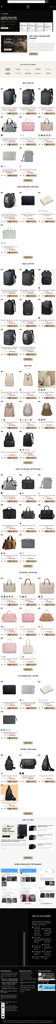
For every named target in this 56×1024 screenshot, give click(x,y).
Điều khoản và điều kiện (26, 973)
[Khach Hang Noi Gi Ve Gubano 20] (46, 886)
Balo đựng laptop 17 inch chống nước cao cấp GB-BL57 (28, 320)
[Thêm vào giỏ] (5, 113)
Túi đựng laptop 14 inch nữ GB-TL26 (9, 659)
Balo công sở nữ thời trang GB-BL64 (28, 393)
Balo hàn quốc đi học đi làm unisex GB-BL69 (28, 452)
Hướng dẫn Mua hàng (26, 977)
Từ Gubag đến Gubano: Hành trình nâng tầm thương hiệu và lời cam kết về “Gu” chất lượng (13, 840)
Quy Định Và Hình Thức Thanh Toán (46, 1018)
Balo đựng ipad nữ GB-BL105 (46, 422)
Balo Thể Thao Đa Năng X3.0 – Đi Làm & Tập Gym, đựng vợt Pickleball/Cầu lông (9, 216)
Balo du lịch (9, 106)
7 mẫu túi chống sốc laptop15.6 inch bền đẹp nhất (45, 844)
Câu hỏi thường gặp (25, 989)
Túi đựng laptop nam (9, 137)
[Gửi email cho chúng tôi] (43, 983)
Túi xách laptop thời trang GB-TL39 (46, 599)
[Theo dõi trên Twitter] (41, 983)
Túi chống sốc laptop (9, 168)
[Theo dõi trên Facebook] (39, 983)
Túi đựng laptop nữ (28, 137)
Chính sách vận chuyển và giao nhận (30, 1018)
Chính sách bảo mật (25, 975)
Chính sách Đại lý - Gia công (28, 987)
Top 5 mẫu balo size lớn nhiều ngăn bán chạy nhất (44, 835)
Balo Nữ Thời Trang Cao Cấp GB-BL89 (9, 422)
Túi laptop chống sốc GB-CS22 (28, 555)
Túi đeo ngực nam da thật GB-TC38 (9, 803)
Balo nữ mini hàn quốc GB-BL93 (9, 452)
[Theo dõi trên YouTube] (48, 983)
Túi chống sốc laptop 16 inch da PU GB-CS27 (46, 215)
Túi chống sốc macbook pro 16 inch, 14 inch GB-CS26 (9, 733)
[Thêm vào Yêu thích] (2, 113)
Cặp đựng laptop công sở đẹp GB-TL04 (28, 496)
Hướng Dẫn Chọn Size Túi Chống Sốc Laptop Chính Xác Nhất (45, 826)
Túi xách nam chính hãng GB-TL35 (46, 526)
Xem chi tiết (33, 53)
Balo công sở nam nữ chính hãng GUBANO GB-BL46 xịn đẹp (28, 108)
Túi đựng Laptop (46, 137)
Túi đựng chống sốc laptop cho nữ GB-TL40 (28, 599)
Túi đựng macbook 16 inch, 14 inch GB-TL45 (9, 247)
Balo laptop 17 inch (28, 106)
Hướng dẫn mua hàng (28, 1018)
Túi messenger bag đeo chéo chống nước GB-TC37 (27, 776)
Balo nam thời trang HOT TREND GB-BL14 (46, 291)
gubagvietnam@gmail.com (8, 986)
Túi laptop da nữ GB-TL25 (46, 629)
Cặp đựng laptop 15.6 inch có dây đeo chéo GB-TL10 (9, 139)
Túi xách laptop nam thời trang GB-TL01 (9, 556)
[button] (1, 6)
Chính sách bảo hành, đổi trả (28, 985)
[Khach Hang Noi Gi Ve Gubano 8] (9, 886)
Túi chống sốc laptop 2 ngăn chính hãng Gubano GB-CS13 (9, 170)
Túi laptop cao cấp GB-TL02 (28, 525)
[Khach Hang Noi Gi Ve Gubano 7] (28, 886)
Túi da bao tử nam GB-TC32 (46, 775)
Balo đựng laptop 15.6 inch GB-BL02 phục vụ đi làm (47, 108)
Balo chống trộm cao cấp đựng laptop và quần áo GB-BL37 (9, 108)
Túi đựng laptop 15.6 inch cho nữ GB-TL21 (46, 139)
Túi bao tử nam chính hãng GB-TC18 (9, 776)
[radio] (2, 135)
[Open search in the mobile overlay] (28, 1)
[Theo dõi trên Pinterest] (46, 983)
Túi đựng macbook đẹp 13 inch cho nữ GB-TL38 (9, 629)
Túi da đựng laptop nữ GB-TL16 (28, 659)
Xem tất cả (27, 180)
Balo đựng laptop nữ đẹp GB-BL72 (46, 393)
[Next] (53, 21)
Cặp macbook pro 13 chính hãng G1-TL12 (28, 170)
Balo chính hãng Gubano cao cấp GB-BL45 (9, 320)
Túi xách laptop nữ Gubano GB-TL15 (28, 139)
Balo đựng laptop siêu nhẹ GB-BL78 (47, 320)
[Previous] (3, 21)
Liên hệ (22, 991)
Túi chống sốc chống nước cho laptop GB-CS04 (28, 215)
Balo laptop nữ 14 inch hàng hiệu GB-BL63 (9, 393)
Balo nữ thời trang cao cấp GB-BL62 (28, 422)
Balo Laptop (46, 106)
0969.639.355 (14, 988)
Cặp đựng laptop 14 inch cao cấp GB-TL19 (9, 526)
